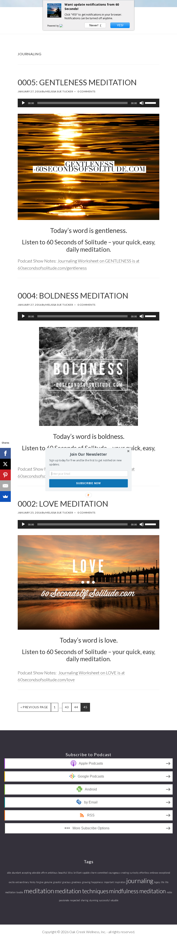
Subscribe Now (88, 483)
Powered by (53, 25)
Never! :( (95, 25)
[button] (88, 454)
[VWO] (63, 25)
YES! (120, 25)
